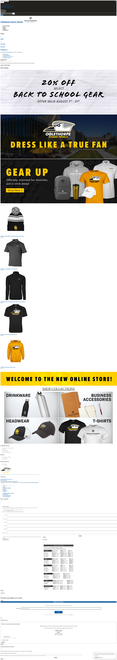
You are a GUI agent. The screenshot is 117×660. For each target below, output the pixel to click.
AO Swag (5, 463)
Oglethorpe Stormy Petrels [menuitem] (8, 56)
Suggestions (20, 52)
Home (4, 486)
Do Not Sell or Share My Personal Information (29, 482)
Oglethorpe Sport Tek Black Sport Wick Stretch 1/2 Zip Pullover (12, 301)
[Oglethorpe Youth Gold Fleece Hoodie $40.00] (15, 366)
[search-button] (13, 13)
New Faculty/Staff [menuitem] (6, 5)
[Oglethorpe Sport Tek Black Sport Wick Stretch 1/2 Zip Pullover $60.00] (15, 300)
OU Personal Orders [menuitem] (7, 7)
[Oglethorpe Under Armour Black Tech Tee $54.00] (15, 333)
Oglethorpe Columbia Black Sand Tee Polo (8, 268)
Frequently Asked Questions (8, 447)
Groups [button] (2, 2)
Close (44, 537)
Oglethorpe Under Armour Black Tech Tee (8, 334)
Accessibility (5, 451)
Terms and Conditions (7, 452)
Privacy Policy (6, 450)
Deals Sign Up (15, 52)
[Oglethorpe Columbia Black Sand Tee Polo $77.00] (15, 267)
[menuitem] (8, 6)
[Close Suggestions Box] (0, 501)
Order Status (9, 52)
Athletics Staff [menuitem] (5, 4)
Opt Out (101, 657)
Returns (4, 449)
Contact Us (5, 464)
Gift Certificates (3, 52)
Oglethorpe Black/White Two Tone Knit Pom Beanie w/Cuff (12, 236)
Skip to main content (4, 1)
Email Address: (18, 608)
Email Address (7, 636)
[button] (1, 15)
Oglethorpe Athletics (7, 457)
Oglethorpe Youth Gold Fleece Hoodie (7, 367)
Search (2, 65)
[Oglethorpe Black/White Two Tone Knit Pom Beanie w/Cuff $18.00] (15, 235)
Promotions (5, 459)
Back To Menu (3, 59)
